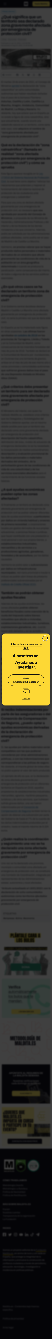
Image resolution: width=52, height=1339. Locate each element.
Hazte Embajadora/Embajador (26, 680)
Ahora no (26, 698)
